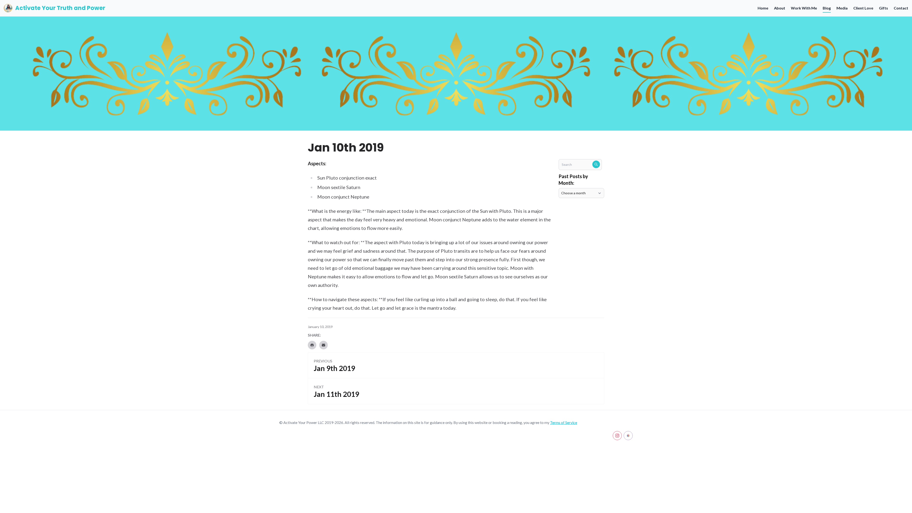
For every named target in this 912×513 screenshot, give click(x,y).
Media (842, 8)
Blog (827, 8)
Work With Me (804, 8)
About (779, 8)
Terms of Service (563, 422)
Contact (901, 8)
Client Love (863, 8)
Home (763, 8)
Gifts (883, 8)
